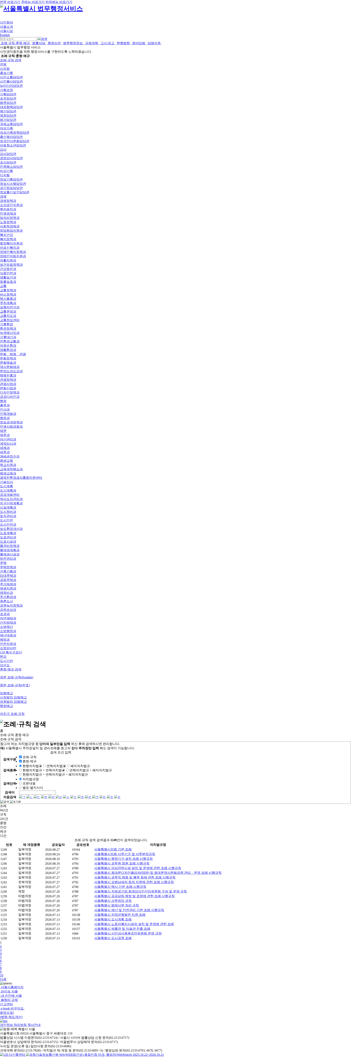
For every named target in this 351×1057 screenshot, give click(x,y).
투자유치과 (8, 209)
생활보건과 (8, 277)
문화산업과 (8, 388)
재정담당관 (8, 115)
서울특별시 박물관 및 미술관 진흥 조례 (122, 928)
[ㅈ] (81, 797)
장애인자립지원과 (13, 256)
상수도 (5, 665)
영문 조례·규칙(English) (16, 677)
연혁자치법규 (56, 766)
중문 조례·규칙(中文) (15, 685)
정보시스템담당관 (13, 183)
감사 (3, 149)
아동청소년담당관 (13, 145)
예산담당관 (8, 111)
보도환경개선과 (11, 529)
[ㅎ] (117, 797)
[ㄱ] (22, 797)
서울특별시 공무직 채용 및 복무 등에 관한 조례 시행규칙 (135, 877)
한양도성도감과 (11, 371)
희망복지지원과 (11, 243)
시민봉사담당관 (11, 81)
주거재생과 (8, 584)
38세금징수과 (10, 456)
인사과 (5, 409)
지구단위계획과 (11, 503)
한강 (3, 656)
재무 (3, 431)
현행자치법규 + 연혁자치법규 (44, 770)
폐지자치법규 (80, 766)
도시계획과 (8, 490)
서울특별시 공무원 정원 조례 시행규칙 (122, 863)
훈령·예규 (30, 761)
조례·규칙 (30, 757)
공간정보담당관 (11, 188)
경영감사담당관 (11, 158)
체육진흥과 (8, 375)
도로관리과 (8, 537)
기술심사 (6, 482)
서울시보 (6, 31)
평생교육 (6, 460)
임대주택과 (8, 575)
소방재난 (6, 627)
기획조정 (6, 90)
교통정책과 (8, 290)
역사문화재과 (10, 367)
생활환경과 (8, 350)
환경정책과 (8, 328)
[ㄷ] (37, 797)
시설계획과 (8, 507)
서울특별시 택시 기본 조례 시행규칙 (120, 886)
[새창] (95, 1054)
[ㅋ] (95, 797)
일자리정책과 (10, 218)
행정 (3, 401)
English (5, 35)
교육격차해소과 (11, 469)
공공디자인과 (10, 396)
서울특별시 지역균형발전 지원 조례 (119, 914)
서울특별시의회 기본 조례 (113, 849)
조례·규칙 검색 (10, 60)
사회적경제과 (10, 226)
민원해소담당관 (11, 166)
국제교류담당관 (11, 124)
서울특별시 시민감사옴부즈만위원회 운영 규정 (128, 933)
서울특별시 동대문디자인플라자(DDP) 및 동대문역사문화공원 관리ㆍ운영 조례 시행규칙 (158, 872)
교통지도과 (8, 316)
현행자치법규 (32, 766)
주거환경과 (8, 597)
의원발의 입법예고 (13, 701)
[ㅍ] (110, 797)
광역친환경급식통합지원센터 (21, 477)
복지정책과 (8, 239)
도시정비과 (8, 511)
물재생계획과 (10, 550)
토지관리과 (8, 516)
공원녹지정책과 (11, 605)
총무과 (5, 405)
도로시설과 (8, 541)
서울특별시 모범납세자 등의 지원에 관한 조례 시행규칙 (134, 882)
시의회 (5, 68)
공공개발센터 (10, 494)
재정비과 (6, 592)
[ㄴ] (29, 797)
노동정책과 (8, 222)
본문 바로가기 (10, 2)
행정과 (5, 418)
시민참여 (6, 22)
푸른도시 (6, 601)
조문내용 (29, 783)
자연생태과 (8, 618)
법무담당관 (8, 102)
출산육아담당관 (11, 137)
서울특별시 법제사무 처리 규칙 (116, 905)
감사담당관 (8, 154)
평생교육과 (8, 473)
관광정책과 (8, 379)
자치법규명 (31, 779)
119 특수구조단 (11, 652)
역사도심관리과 (11, 499)
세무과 (5, 452)
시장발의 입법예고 (13, 697)
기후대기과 (8, 337)
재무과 (5, 435)
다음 (3, 979)
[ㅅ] (66, 797)
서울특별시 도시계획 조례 (113, 919)
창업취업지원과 (11, 230)
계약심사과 (8, 443)
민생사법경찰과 (11, 426)
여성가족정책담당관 (14, 132)
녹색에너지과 (10, 333)
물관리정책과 (10, 546)
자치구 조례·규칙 (12, 714)
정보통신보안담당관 (14, 192)
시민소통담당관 (11, 77)
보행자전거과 (10, 307)
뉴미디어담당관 (11, 85)
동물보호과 (8, 281)
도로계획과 (8, 533)
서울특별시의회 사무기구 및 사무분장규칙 (124, 854)
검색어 (10, 792)
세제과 (5, 448)
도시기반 (6, 661)
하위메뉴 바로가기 (59, 2)
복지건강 (6, 235)
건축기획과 (8, 571)
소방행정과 (8, 631)
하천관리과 (8, 558)
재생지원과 (8, 588)
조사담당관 (8, 162)
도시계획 (6, 486)
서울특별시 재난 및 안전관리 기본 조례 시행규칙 (129, 910)
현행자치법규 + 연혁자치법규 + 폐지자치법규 (55, 774)
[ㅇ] (73, 797)
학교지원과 (8, 465)
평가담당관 (8, 120)
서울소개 (6, 26)
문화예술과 (8, 362)
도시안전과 (8, 524)
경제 (3, 196)
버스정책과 (8, 294)
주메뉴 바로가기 (33, 2)
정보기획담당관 (11, 179)
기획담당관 (8, 94)
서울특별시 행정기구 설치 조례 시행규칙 (123, 858)
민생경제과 (8, 213)
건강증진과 (8, 269)
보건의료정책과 (11, 264)
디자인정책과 (10, 392)
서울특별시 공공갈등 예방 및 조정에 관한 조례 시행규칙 (134, 896)
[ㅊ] (88, 797)
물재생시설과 (10, 554)
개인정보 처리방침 (13, 1025)
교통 (3, 286)
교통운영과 (8, 311)
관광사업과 (8, 384)
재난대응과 (8, 635)
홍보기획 (6, 73)
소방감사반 (8, 648)
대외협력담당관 (11, 107)
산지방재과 (8, 622)
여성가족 (6, 128)
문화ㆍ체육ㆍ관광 (13, 354)
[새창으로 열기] (13, 1054)
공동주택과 (8, 580)
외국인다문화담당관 (14, 141)
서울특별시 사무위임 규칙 (113, 900)
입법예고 (6, 693)
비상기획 (6, 171)
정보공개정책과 (11, 422)
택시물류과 (8, 298)
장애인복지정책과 (13, 252)
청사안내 (34, 1025)
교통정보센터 (10, 320)
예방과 (5, 639)
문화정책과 (8, 358)
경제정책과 (8, 200)
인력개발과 (8, 413)
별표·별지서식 (33, 787)
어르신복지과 (10, 247)
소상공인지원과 (11, 205)
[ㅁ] (51, 797)
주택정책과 (8, 567)
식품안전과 (8, 273)
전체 (3, 64)
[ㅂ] (59, 797)
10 (1, 975)
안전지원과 (8, 644)
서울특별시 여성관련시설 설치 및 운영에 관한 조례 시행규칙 (137, 868)
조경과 (5, 614)
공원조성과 (8, 609)
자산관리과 (8, 439)
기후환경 (6, 324)
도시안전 (6, 520)
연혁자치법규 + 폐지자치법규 (90, 770)
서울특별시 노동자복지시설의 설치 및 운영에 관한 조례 (134, 924)
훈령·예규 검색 (10, 669)
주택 (3, 563)
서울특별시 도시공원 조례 (113, 938)
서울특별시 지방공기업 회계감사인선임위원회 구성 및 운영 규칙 (140, 891)
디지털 (5, 175)
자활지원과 (8, 260)
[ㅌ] (103, 797)
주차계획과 (8, 303)
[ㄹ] (44, 797)
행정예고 (6, 706)
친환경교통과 (10, 341)
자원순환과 (8, 345)
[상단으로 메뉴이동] (3, 1021)
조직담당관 (8, 98)
